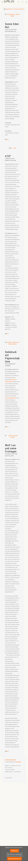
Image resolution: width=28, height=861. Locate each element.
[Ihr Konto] (22, 1)
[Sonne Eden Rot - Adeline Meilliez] (12, 16)
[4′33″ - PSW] (12, 148)
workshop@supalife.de (10, 398)
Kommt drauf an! (18, 847)
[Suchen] (18, 1)
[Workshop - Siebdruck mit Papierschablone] (12, 344)
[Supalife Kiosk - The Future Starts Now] (14, 9)
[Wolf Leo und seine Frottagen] (12, 437)
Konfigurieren (14, 850)
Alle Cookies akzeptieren (14, 858)
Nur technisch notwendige (14, 854)
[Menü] (2, 1)
